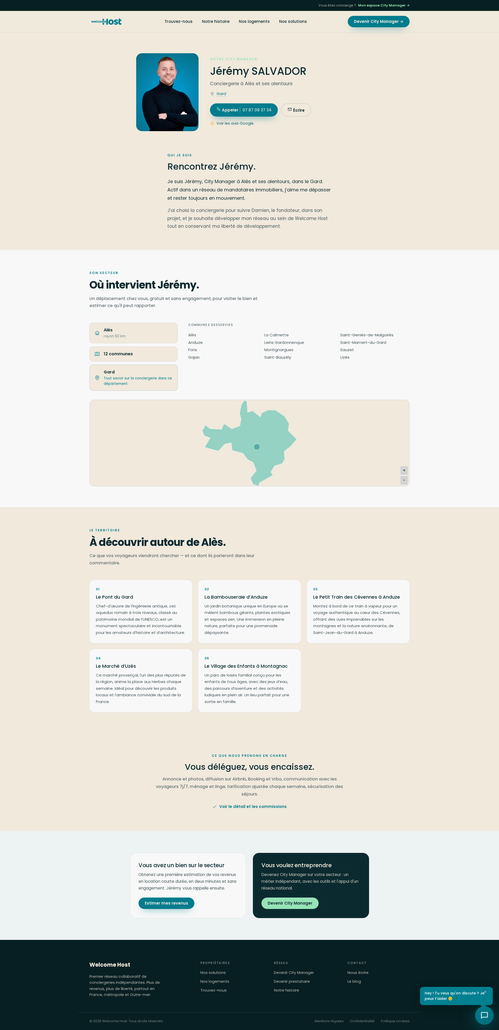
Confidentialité (362, 1021)
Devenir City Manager (290, 903)
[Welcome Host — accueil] (106, 21)
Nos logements (254, 21)
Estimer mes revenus (166, 903)
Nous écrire (358, 972)
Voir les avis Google (235, 123)
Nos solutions (293, 21)
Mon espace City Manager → (384, 5)
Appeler (246, 110)
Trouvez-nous (179, 21)
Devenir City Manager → (378, 21)
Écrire (298, 110)
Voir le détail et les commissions (253, 806)
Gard (221, 93)
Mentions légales (329, 1021)
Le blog (354, 981)
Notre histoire (215, 21)
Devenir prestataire (292, 981)
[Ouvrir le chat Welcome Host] (484, 1015)
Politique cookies (395, 1021)
